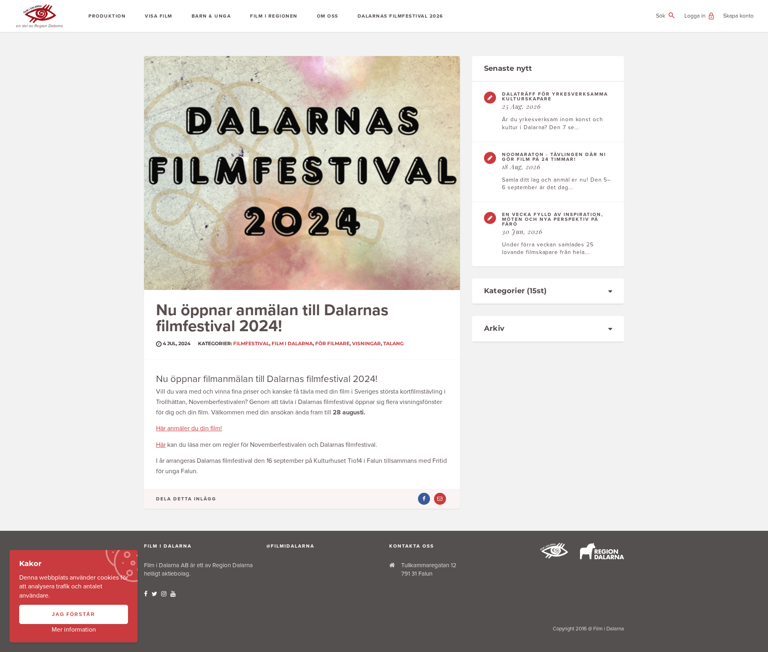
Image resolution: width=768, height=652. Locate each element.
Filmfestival (251, 343)
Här (161, 445)
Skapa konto (738, 15)
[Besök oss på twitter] (154, 594)
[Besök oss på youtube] (173, 594)
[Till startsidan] (554, 556)
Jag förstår (73, 614)
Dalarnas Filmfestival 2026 (400, 16)
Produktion (107, 16)
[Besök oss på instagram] (163, 594)
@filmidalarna (290, 546)
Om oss (327, 16)
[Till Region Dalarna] (602, 557)
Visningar (366, 343)
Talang (393, 343)
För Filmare (332, 343)
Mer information (74, 630)
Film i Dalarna (292, 343)
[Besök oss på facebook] (146, 594)
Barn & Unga (211, 16)
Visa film (158, 16)
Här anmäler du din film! (189, 428)
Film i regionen (274, 16)
